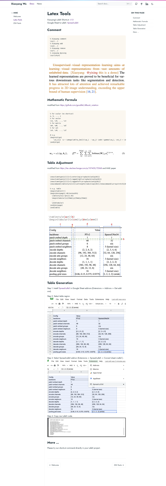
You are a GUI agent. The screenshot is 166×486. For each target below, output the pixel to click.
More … (136, 32)
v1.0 (72, 19)
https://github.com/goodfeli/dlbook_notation (79, 105)
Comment (136, 18)
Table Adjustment (139, 25)
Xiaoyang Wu (19, 4)
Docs (32, 3)
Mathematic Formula (140, 21)
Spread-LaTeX (72, 22)
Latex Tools (17, 20)
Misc (15, 13)
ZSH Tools (17, 23)
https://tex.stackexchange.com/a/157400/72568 (81, 168)
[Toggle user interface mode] (152, 3)
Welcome (17, 16)
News (39, 3)
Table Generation (139, 28)
